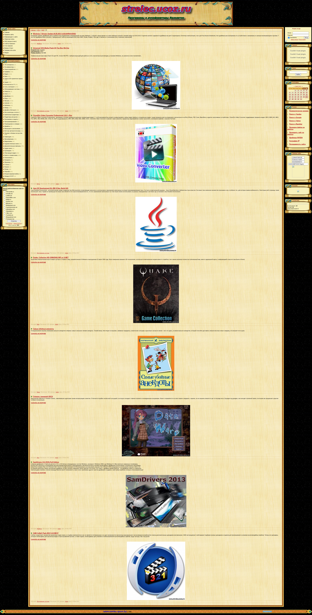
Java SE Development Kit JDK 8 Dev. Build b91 (50, 188)
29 (295, 99)
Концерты (7, 160)
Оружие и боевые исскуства (13, 133)
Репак (6, 169)
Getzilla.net (9, 193)
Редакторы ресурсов (11, 117)
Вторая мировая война (12, 174)
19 (306, 94)
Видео (6, 74)
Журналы (7, 162)
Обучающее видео (10, 153)
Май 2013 (298, 86)
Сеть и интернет (10, 87)
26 (306, 97)
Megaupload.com (11, 217)
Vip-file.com (9, 201)
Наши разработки (10, 69)
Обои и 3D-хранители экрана (14, 78)
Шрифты (7, 126)
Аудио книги (8, 148)
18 (304, 94)
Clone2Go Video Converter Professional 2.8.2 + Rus (52, 115)
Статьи (7, 164)
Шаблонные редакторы (12, 114)
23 (298, 97)
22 (295, 97)
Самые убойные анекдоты (43, 329)
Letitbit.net (9, 195)
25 (304, 97)
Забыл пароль (294, 39)
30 (298, 99)
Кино (6, 76)
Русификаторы (9, 67)
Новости (7, 91)
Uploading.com (10, 209)
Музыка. (7, 100)
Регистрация (302, 39)
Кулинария (8, 150)
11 (303, 92)
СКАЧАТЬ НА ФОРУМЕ (38, 40)
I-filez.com (9, 213)
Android (7, 103)
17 (301, 94)
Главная (33, 30)
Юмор (6, 107)
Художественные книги (12, 143)
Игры (6, 98)
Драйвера (7, 96)
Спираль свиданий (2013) (43, 396)
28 (292, 99)
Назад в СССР (9, 176)
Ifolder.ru (8, 199)
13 (290, 94)
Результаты (9, 223)
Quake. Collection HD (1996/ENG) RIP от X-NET (50, 257)
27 (290, 99)
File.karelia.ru (10, 191)
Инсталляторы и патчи (12, 112)
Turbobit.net (9, 215)
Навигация (8, 136)
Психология (8, 157)
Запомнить (293, 37)
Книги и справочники (11, 155)
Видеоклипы (8, 141)
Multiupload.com (10, 205)
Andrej (59, 43)
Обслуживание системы (12, 89)
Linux (6, 93)
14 (292, 94)
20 (290, 97)
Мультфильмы (9, 139)
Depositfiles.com (11, 197)
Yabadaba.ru (9, 211)
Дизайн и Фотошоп (10, 110)
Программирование (11, 121)
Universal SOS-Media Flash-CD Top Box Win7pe (51, 48)
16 (298, 94)
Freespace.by (10, 219)
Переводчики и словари (12, 124)
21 (292, 97)
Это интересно (9, 64)
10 (301, 92)
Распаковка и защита (11, 119)
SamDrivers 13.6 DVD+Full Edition (46, 462)
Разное (7, 167)
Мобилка (7, 105)
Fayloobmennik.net (11, 207)
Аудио (6, 82)
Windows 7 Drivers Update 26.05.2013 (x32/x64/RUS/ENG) (54, 34)
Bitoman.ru (9, 203)
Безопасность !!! (10, 84)
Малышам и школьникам (12, 128)
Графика (7, 71)
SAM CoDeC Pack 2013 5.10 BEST (45, 533)
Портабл (7, 171)
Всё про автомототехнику (12, 131)
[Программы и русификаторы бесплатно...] (298, 177)
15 (295, 94)
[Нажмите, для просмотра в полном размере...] (156, 182)
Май (42, 30)
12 (306, 92)
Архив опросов (17, 223)
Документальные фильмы (13, 146)
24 (301, 97)
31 (301, 99)
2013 (38, 30)
